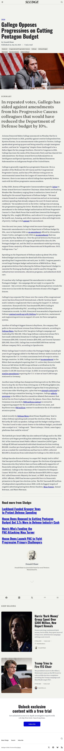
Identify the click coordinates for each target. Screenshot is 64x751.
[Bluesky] (57, 747)
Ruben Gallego (25, 52)
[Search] (62, 2)
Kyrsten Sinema (14, 52)
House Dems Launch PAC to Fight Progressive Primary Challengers (22, 540)
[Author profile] (32, 555)
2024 (3, 19)
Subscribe (32, 724)
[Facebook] (53, 747)
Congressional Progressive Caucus (19, 49)
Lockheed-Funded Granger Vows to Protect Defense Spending (21, 511)
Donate (13, 740)
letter (54, 186)
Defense (34, 49)
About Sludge (5, 740)
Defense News (8, 331)
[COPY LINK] (44, 597)
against (26, 221)
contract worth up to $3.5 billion (22, 314)
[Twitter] (49, 747)
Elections (5, 52)
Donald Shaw (9, 42)
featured (4, 49)
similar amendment (10, 373)
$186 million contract (32, 402)
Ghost (19, 747)
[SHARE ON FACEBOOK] (6, 597)
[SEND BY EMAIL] (57, 597)
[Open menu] (2, 2)
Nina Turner (49, 486)
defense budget (42, 49)
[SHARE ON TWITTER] (32, 597)
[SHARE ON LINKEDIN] (19, 597)
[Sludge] (32, 2)
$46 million (20, 407)
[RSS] (62, 747)
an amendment (34, 232)
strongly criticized (49, 390)
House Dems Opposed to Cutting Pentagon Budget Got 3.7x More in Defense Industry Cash (30, 520)
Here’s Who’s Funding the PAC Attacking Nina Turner (18, 530)
